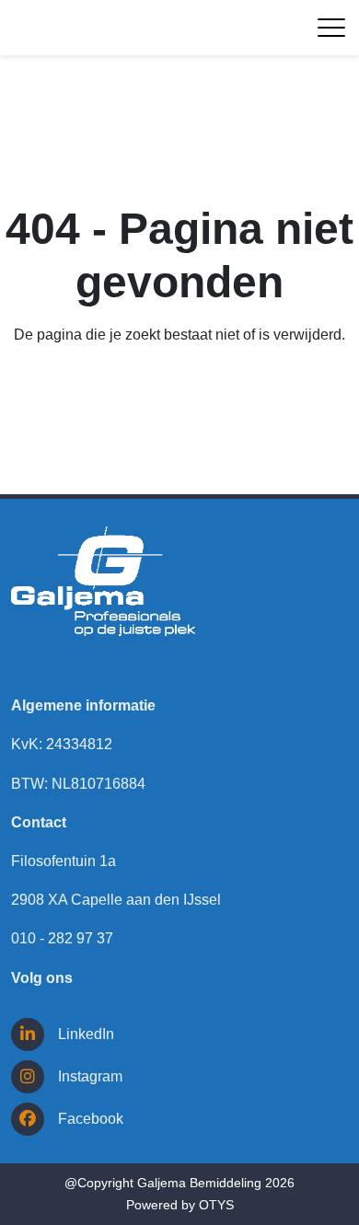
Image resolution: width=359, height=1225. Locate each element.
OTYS (216, 1204)
